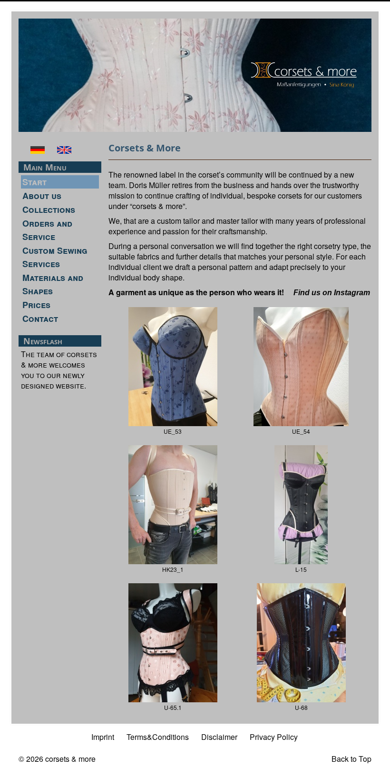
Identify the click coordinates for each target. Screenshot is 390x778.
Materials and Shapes (52, 284)
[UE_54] (301, 365)
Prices (36, 305)
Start (34, 182)
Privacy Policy (274, 736)
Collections (48, 209)
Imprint (102, 736)
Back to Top (351, 758)
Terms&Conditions (158, 736)
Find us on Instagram (331, 293)
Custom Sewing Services (54, 257)
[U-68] (301, 641)
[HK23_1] (172, 503)
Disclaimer (219, 736)
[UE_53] (172, 365)
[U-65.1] (172, 641)
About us (41, 196)
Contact (40, 318)
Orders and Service (47, 230)
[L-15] (301, 503)
